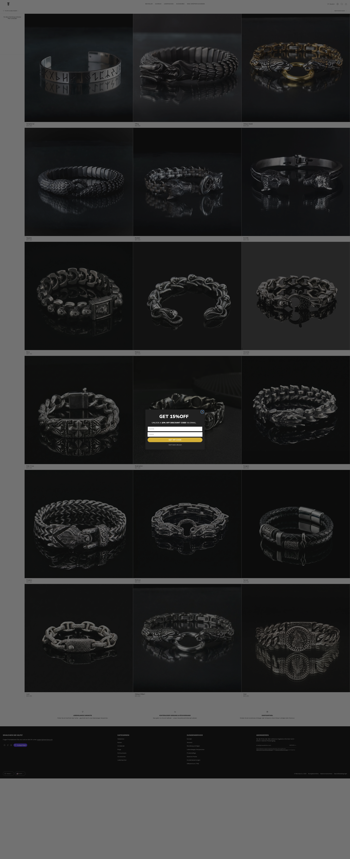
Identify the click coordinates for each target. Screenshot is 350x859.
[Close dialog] (202, 411)
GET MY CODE (175, 440)
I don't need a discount (175, 445)
